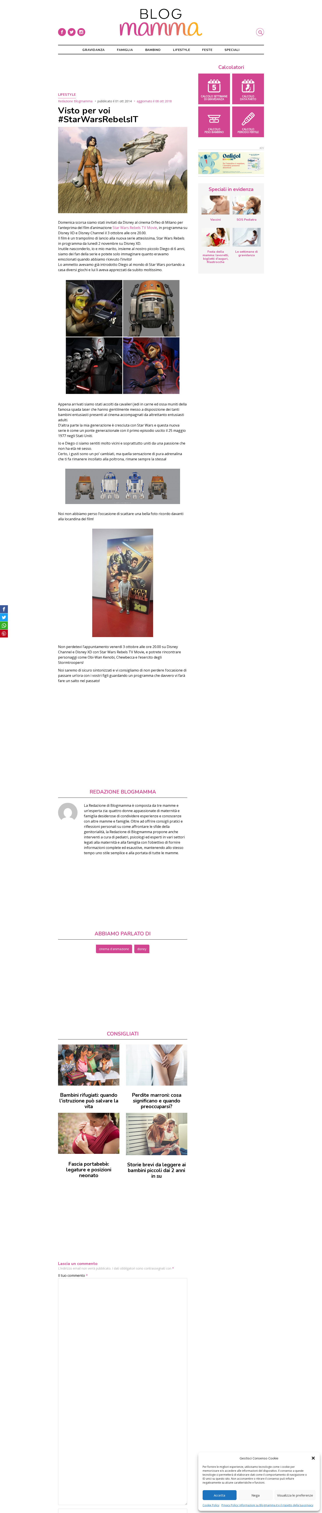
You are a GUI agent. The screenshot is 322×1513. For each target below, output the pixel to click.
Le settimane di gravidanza (246, 253)
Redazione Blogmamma (75, 101)
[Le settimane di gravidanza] (247, 237)
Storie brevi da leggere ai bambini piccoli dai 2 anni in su (156, 1170)
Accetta (219, 1495)
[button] (313, 1458)
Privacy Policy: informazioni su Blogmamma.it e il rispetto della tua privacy (267, 1505)
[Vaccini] (216, 205)
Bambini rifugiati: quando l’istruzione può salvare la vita (88, 1101)
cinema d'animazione (114, 949)
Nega (255, 1495)
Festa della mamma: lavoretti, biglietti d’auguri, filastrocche (216, 257)
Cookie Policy (211, 1505)
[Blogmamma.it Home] (161, 22)
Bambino (153, 50)
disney (141, 949)
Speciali (232, 50)
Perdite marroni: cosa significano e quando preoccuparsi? (156, 1101)
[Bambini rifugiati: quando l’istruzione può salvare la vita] (88, 1065)
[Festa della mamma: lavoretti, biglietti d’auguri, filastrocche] (216, 237)
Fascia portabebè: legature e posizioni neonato (88, 1170)
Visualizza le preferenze (295, 1495)
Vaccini (215, 220)
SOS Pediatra (247, 220)
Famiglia (125, 50)
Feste (207, 50)
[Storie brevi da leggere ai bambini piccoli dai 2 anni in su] (156, 1134)
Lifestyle (181, 50)
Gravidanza (93, 50)
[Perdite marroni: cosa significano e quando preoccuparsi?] (156, 1065)
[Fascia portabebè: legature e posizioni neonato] (88, 1133)
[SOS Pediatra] (247, 205)
